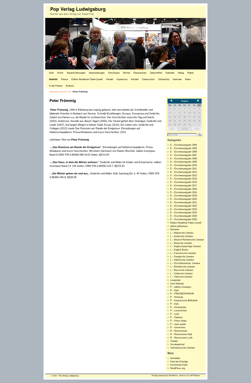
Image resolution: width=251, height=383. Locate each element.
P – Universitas (177, 327)
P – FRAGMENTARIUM (182, 293)
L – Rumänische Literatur (182, 266)
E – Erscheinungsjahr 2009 (183, 162)
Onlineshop (163, 79)
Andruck (70, 85)
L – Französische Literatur (183, 253)
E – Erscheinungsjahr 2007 (183, 155)
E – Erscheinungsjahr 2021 (183, 202)
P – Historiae (176, 297)
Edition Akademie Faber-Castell (87, 79)
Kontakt (135, 79)
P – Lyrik (174, 314)
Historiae (174, 229)
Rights (190, 72)
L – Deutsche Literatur (181, 243)
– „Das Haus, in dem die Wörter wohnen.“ (75, 162)
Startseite (54, 91)
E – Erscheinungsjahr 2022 (183, 206)
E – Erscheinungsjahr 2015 (183, 182)
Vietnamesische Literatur (182, 347)
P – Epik (174, 290)
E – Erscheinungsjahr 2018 (183, 189)
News (188, 79)
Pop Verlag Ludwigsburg (78, 8)
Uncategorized (177, 344)
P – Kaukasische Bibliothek (184, 300)
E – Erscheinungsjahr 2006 (183, 151)
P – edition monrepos (180, 287)
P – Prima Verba (178, 320)
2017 (172, 129)
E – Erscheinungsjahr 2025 (183, 216)
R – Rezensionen (178, 331)
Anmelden (175, 358)
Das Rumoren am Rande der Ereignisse (76, 147)
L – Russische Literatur (181, 270)
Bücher (126, 72)
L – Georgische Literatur (182, 256)
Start (51, 72)
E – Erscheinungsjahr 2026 (183, 219)
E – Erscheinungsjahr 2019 (183, 195)
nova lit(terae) (177, 283)
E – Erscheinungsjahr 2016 (183, 192)
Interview (177, 79)
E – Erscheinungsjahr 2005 (183, 148)
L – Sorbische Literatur (181, 273)
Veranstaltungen (97, 72)
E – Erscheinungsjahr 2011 (183, 168)
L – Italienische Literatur (182, 260)
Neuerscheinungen (76, 72)
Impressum (122, 79)
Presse (64, 79)
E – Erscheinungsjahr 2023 (183, 209)
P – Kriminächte (178, 307)
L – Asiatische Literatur (181, 236)
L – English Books (179, 249)
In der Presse (55, 85)
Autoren (53, 79)
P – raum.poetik (178, 324)
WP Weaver (195, 375)
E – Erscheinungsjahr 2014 (183, 178)
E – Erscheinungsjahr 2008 (183, 158)
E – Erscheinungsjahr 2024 (183, 212)
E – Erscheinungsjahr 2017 (183, 185)
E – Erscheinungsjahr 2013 (183, 175)
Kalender (170, 72)
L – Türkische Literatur (181, 276)
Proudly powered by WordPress (165, 375)
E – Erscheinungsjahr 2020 (183, 199)
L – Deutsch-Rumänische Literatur (187, 239)
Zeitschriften (156, 72)
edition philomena (178, 226)
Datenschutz (148, 79)
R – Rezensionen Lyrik (181, 337)
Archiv (60, 72)
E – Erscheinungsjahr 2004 (183, 145)
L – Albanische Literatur (181, 233)
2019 (196, 129)
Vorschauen (114, 72)
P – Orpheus (176, 317)
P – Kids (174, 304)
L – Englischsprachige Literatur (185, 246)
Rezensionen (140, 72)
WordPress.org (177, 368)
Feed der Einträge (179, 361)
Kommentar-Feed (178, 365)
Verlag (181, 72)
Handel (109, 79)
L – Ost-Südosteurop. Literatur (185, 263)
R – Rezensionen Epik (181, 334)
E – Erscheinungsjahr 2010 (183, 165)
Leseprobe (175, 280)
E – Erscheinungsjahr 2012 (183, 172)
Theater (174, 341)
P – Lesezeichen (178, 310)
